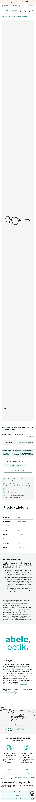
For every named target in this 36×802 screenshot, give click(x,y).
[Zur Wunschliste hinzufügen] (30, 465)
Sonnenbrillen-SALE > (22, 2)
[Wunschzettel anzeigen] (29, 11)
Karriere (31, 6)
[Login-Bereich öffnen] (25, 11)
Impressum (31, 777)
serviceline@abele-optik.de (11, 693)
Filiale (15, 6)
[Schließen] (33, 2)
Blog (23, 6)
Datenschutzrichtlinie (21, 777)
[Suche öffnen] (21, 11)
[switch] (32, 798)
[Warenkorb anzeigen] (32, 11)
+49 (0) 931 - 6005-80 (13, 728)
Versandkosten (30, 438)
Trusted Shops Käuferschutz (15, 489)
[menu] (3, 11)
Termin (6, 6)
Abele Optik (23, 684)
